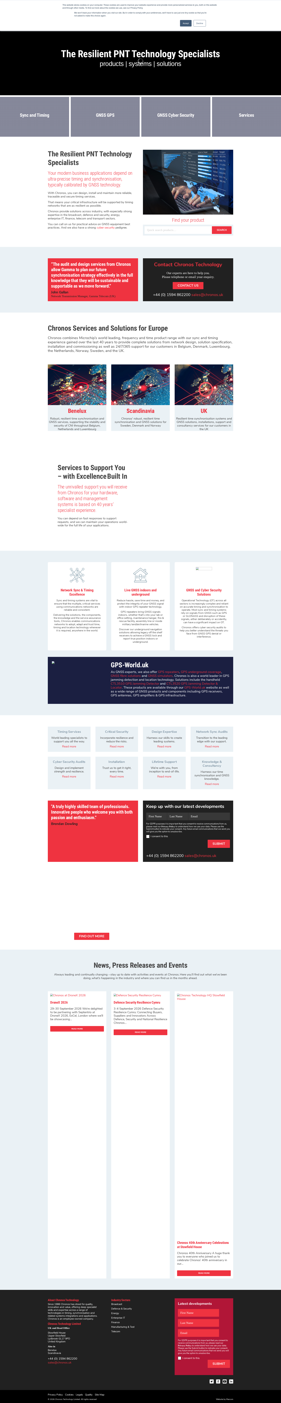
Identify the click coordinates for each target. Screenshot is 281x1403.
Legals (79, 1394)
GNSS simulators (160, 676)
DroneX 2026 (59, 1002)
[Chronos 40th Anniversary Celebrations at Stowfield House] (204, 999)
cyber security (106, 228)
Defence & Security (121, 1308)
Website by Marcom (224, 1399)
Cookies (69, 1394)
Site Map (99, 1394)
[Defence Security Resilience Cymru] (137, 995)
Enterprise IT (118, 1317)
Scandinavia (54, 1353)
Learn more (34, 129)
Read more (69, 746)
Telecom (115, 1331)
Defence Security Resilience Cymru (137, 1002)
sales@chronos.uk (207, 294)
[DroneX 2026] (68, 995)
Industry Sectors (120, 1300)
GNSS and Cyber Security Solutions (204, 592)
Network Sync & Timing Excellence (77, 592)
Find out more (91, 936)
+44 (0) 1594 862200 (171, 294)
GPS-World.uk (194, 687)
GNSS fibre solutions (126, 676)
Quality (89, 1394)
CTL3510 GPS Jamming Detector (135, 683)
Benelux (52, 1350)
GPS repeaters (168, 672)
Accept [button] (186, 23)
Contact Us (188, 285)
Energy (115, 1313)
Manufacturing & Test (122, 1327)
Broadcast (116, 1304)
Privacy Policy (55, 1394)
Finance (115, 1322)
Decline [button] (199, 23)
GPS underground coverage (201, 672)
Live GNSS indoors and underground (140, 592)
